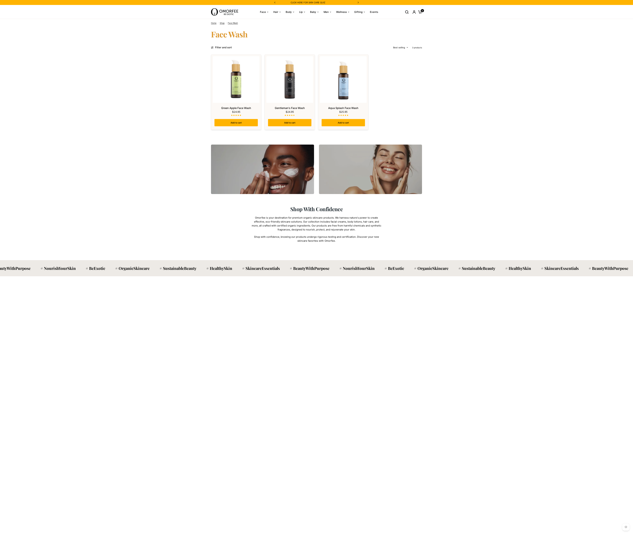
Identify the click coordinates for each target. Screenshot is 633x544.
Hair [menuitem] (275, 12)
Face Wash (233, 23)
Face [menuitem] (263, 12)
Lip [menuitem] (301, 12)
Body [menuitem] (289, 12)
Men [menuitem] (326, 12)
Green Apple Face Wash (236, 108)
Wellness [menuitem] (341, 12)
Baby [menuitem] (313, 12)
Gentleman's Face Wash (290, 108)
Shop (222, 23)
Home (213, 23)
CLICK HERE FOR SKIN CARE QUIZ (291, 2)
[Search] (407, 12)
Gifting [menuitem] (358, 12)
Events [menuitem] (374, 12)
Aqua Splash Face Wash (343, 108)
